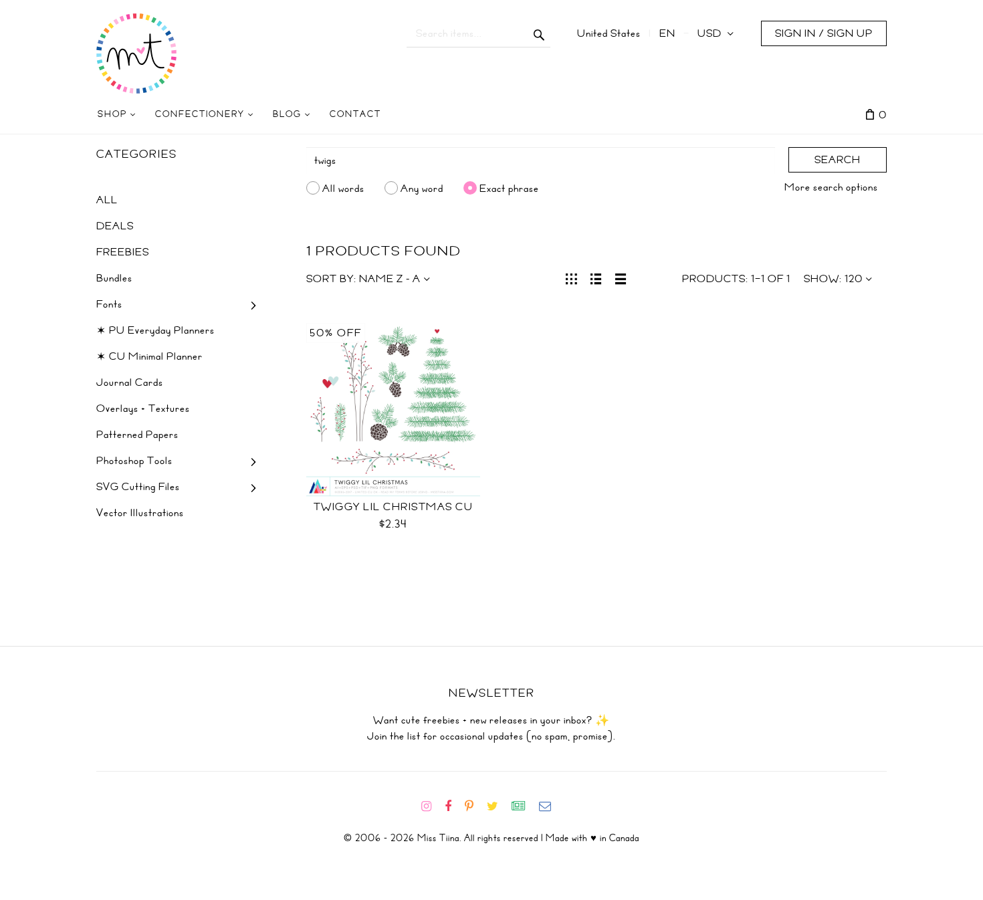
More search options (831, 187)
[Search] (539, 33)
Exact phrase (509, 188)
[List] (596, 277)
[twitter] (498, 806)
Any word (422, 188)
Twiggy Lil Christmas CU (393, 507)
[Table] (621, 277)
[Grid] (571, 277)
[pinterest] (474, 806)
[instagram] (431, 806)
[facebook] (453, 806)
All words (343, 188)
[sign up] (524, 806)
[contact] (550, 806)
